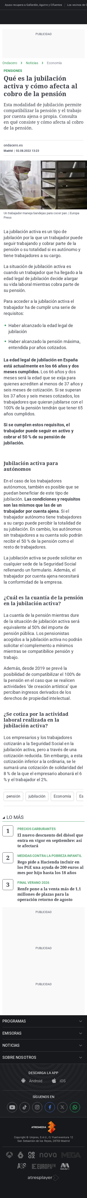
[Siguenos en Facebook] (50, 1107)
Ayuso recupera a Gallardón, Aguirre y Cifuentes (33, 5)
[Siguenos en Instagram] (37, 1107)
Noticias (32, 63)
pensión (13, 796)
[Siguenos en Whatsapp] (75, 1107)
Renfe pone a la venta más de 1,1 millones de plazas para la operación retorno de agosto (49, 894)
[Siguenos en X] (62, 1107)
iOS (62, 1081)
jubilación (37, 796)
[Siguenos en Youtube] (12, 1107)
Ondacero (9, 63)
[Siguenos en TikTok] (25, 1107)
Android (35, 1081)
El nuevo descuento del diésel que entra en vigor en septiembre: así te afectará (50, 840)
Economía (54, 63)
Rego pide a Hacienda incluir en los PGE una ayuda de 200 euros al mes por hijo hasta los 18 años (50, 867)
